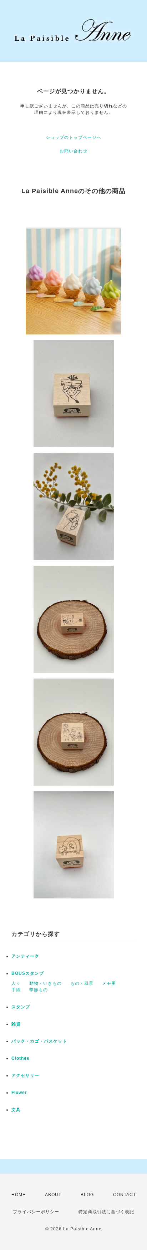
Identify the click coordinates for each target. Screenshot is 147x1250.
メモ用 (109, 983)
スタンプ (20, 1006)
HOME (18, 1194)
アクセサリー (25, 1075)
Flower (19, 1092)
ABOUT (53, 1194)
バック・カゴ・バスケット (43, 1041)
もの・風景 (81, 983)
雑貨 (16, 1024)
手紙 (16, 989)
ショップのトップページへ (73, 137)
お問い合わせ (73, 150)
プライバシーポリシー (36, 1211)
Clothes (20, 1058)
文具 (16, 1109)
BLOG (87, 1194)
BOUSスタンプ (27, 973)
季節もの (38, 989)
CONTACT (124, 1194)
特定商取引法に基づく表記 (106, 1211)
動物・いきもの (45, 983)
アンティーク (25, 956)
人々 (16, 983)
